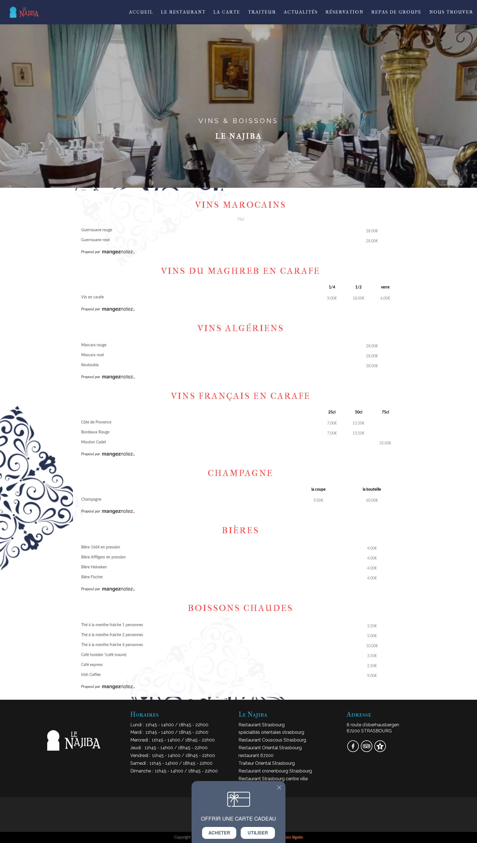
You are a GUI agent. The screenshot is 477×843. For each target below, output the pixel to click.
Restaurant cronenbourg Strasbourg (275, 771)
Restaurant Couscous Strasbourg (272, 740)
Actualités (301, 12)
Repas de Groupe (396, 12)
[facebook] (353, 750)
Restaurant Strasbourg (262, 724)
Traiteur (262, 12)
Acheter (219, 832)
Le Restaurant (183, 12)
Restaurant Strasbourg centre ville (273, 778)
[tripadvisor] (367, 750)
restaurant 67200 (256, 755)
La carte (226, 12)
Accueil (141, 12)
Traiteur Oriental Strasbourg (267, 763)
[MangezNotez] (380, 750)
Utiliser (258, 832)
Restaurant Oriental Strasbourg (270, 747)
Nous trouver (451, 12)
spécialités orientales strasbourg (271, 732)
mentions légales (289, 837)
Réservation (344, 12)
